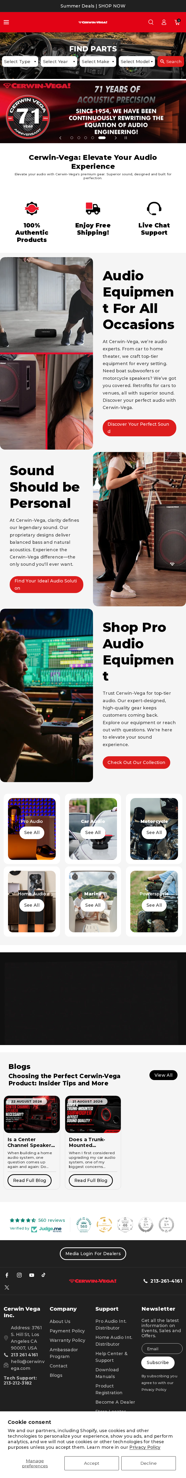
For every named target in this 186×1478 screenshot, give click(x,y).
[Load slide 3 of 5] (90, 137)
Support (106, 1309)
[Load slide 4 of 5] (97, 137)
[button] (9, 22)
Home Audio (32, 893)
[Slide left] (9, 868)
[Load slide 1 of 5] (74, 137)
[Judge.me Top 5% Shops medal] (146, 1224)
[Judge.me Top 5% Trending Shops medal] (166, 1224)
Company (63, 1309)
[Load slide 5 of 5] (104, 137)
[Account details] (164, 22)
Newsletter (158, 1309)
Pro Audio (32, 821)
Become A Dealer (115, 1402)
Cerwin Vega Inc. (22, 1312)
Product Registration (109, 1389)
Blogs (56, 1375)
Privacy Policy (144, 1447)
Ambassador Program (64, 1353)
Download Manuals (107, 1373)
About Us (60, 1321)
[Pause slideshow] (126, 138)
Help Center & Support (111, 1357)
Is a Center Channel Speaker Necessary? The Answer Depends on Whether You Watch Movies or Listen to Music (30, 1142)
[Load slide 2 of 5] (83, 137)
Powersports (154, 893)
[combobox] (20, 61)
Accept (91, 1463)
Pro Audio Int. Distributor (110, 1324)
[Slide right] (177, 868)
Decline (148, 1463)
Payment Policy (67, 1330)
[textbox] (20, 61)
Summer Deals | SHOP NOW (93, 5)
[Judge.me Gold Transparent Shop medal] (104, 1224)
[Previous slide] (60, 138)
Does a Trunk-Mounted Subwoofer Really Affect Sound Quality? (92, 1142)
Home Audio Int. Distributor (113, 1341)
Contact (59, 1365)
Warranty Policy (67, 1340)
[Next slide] (116, 138)
